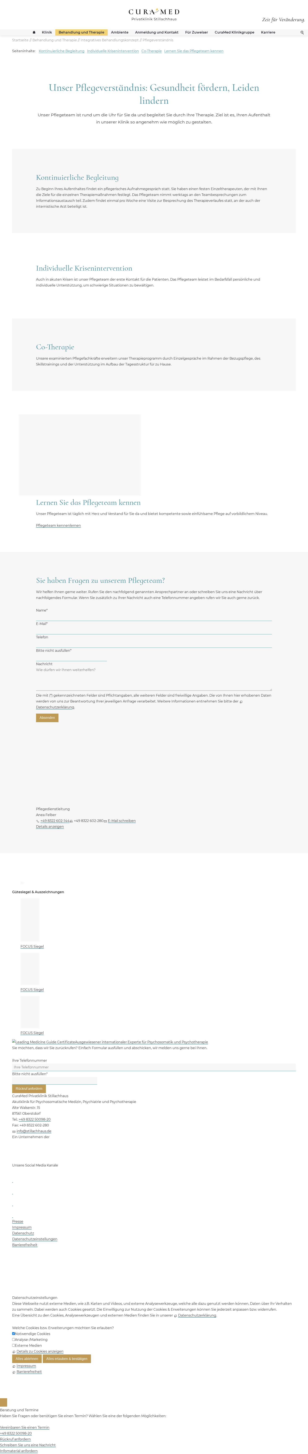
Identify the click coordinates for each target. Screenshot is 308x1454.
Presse (17, 1221)
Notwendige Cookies (32, 1334)
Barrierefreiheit (25, 1245)
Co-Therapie (151, 51)
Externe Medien (28, 1346)
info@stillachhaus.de (34, 1131)
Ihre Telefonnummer (29, 1061)
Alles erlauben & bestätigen (66, 1359)
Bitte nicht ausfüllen (53, 651)
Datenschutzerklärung (197, 1315)
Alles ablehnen (27, 1359)
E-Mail (42, 624)
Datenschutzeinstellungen (34, 1239)
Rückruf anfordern (29, 1088)
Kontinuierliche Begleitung (61, 51)
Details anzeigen (50, 827)
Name (42, 610)
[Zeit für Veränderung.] (283, 16)
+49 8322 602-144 (55, 821)
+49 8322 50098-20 (35, 1119)
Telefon (42, 637)
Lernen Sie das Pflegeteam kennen (194, 51)
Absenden (47, 717)
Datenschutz (23, 1233)
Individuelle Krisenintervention (113, 51)
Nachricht (44, 664)
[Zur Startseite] (154, 14)
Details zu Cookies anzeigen (40, 1351)
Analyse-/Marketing (31, 1340)
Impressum (22, 1227)
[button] (12, 1180)
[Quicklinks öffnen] (3, 1402)
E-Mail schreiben (122, 821)
